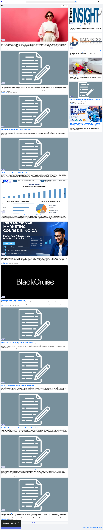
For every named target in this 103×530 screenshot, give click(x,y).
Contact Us (95, 527)
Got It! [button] (11, 528)
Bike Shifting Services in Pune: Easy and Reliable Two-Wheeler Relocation (17, 342)
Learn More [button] (5, 524)
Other (3, 39)
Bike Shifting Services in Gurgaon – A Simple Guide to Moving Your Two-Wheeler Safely (20, 469)
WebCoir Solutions (5, 519)
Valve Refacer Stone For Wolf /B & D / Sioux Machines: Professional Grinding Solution (20, 427)
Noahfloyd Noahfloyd (74, 79)
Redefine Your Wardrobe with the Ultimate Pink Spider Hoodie (14, 42)
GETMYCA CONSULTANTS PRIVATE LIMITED (8, 135)
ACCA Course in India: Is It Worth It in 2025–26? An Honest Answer (15, 172)
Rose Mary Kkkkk (4, 92)
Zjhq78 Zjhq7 (73, 103)
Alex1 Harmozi (4, 49)
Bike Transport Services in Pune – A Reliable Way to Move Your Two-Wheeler (18, 385)
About (84, 527)
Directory (100, 527)
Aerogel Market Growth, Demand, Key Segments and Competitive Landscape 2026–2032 (21, 214)
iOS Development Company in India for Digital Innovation (14, 513)
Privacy (91, 527)
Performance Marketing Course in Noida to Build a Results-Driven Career (17, 257)
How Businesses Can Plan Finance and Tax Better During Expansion (16, 129)
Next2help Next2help (5, 263)
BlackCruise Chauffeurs (5, 305)
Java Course (4, 86)
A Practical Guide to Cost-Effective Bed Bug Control (81, 75)
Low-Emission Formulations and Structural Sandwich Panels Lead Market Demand (84, 26)
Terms (88, 527)
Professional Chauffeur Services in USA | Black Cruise (13, 300)
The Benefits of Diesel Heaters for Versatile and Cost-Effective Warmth (85, 99)
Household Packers (5, 348)
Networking (72, 120)
